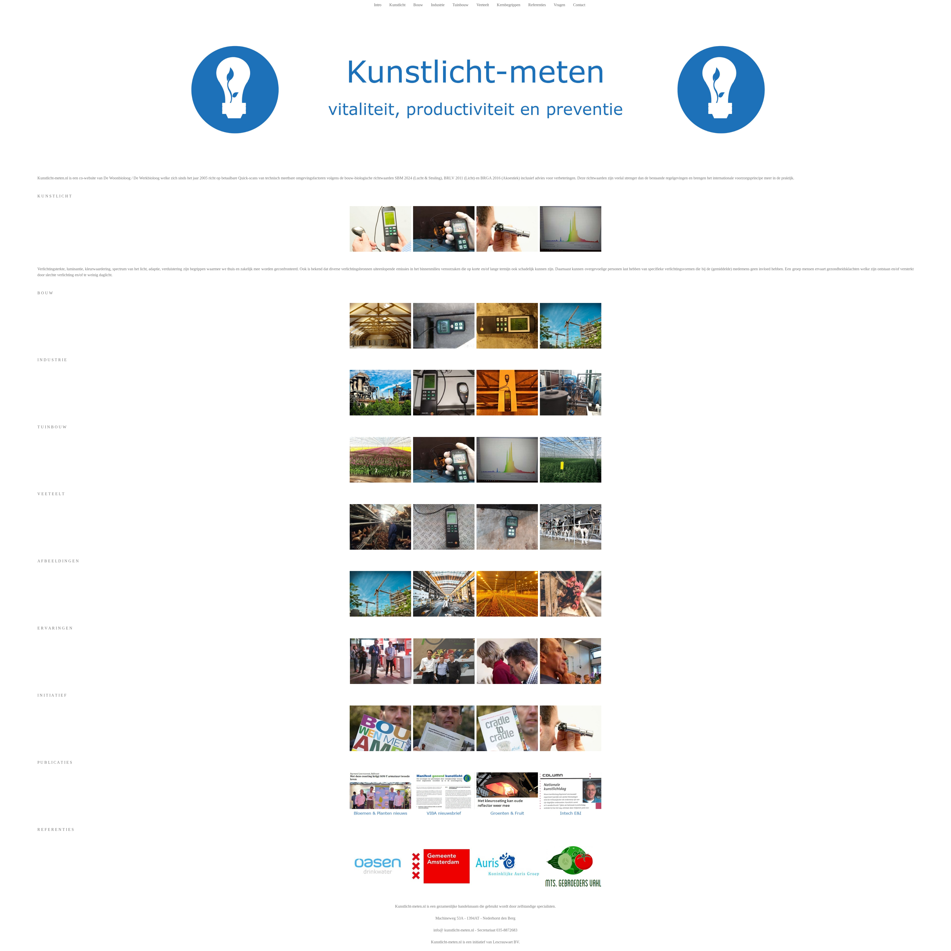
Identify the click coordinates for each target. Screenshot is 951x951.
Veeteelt (482, 5)
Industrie (438, 5)
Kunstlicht (397, 5)
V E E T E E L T (50, 494)
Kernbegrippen (508, 5)
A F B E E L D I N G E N (58, 561)
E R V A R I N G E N (54, 628)
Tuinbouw (460, 5)
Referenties (537, 5)
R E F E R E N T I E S (55, 829)
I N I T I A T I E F (51, 695)
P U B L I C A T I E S (54, 762)
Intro (377, 5)
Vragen (559, 5)
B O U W (45, 293)
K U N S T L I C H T (54, 196)
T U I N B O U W (51, 427)
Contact (579, 5)
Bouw (418, 5)
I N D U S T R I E (52, 360)
